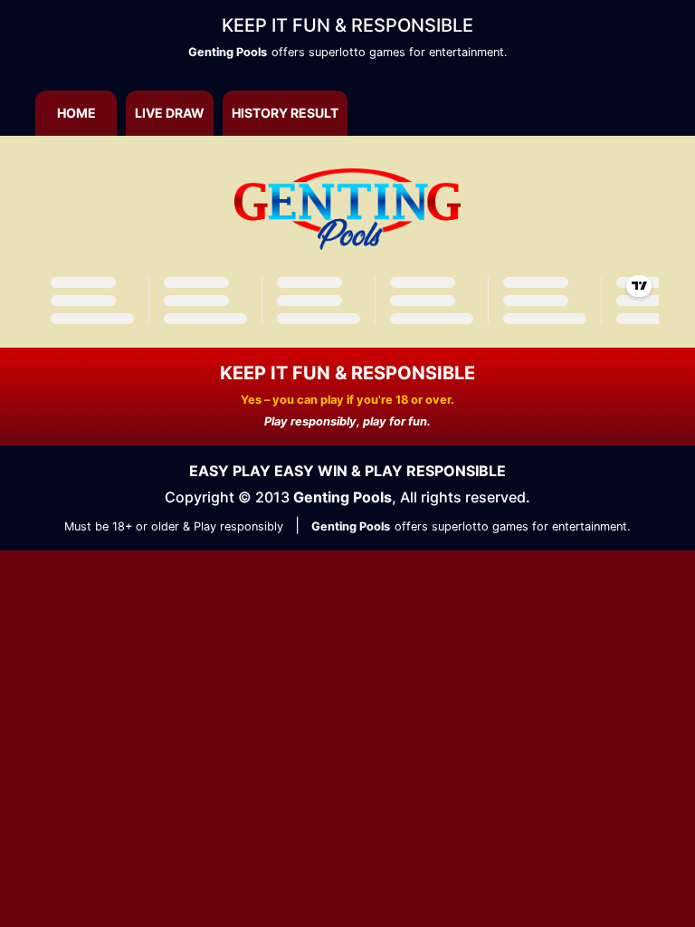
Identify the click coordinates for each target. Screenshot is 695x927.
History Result (285, 112)
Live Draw (170, 112)
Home (76, 112)
